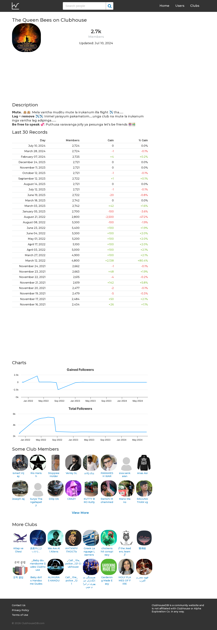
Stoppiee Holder (53, 475)
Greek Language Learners (89, 551)
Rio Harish (36, 475)
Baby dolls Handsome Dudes (36, 580)
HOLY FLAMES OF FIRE (125, 580)
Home (164, 6)
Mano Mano (124, 500)
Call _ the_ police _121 (71, 580)
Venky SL (71, 473)
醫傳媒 (142, 548)
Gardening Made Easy (107, 580)
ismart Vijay (18, 475)
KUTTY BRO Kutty (89, 500)
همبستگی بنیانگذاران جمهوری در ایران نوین (89, 582)
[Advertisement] (80, 78)
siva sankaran (124, 475)
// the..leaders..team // (124, 551)
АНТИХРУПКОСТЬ (71, 550)
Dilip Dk (54, 498)
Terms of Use (20, 614)
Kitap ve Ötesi (18, 550)
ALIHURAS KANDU (54, 579)
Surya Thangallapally (36, 502)
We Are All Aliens (54, 550)
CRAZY (71, 498)
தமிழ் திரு (89, 473)
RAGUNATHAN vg (142, 500)
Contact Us (18, 605)
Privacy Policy (20, 610)
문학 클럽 (18, 577)
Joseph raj (18, 498)
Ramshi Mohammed (107, 500)
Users (179, 6)
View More (80, 513)
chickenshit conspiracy (107, 551)
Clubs (194, 6)
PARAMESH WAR (107, 475)
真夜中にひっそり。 (36, 550)
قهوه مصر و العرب (142, 579)
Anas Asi (142, 473)
